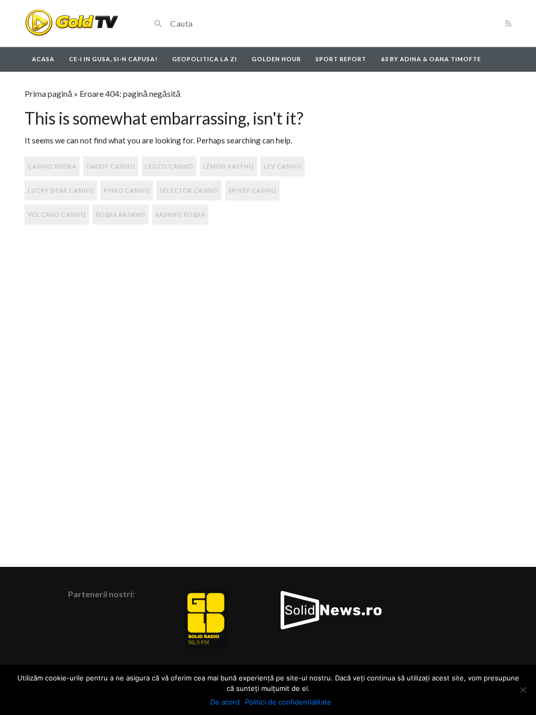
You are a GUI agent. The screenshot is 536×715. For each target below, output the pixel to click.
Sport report (341, 58)
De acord (225, 702)
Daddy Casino (110, 166)
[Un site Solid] (71, 23)
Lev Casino (283, 166)
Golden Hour (276, 58)
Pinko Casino (127, 190)
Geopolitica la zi (204, 58)
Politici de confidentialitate (288, 702)
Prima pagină (48, 93)
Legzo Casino (169, 166)
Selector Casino (189, 190)
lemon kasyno (228, 166)
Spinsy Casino (252, 190)
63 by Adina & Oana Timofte (431, 58)
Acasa (43, 58)
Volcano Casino (57, 214)
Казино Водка (180, 214)
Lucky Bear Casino (61, 190)
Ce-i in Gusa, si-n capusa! (113, 58)
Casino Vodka (52, 166)
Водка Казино (121, 214)
